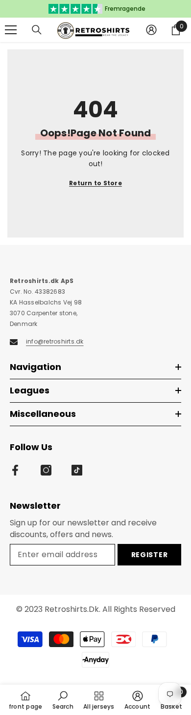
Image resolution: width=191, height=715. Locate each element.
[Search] (37, 30)
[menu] (11, 30)
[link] (62, 700)
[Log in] (151, 29)
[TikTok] (77, 470)
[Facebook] (15, 470)
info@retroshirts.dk (55, 341)
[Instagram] (46, 470)
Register (149, 555)
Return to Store (95, 183)
